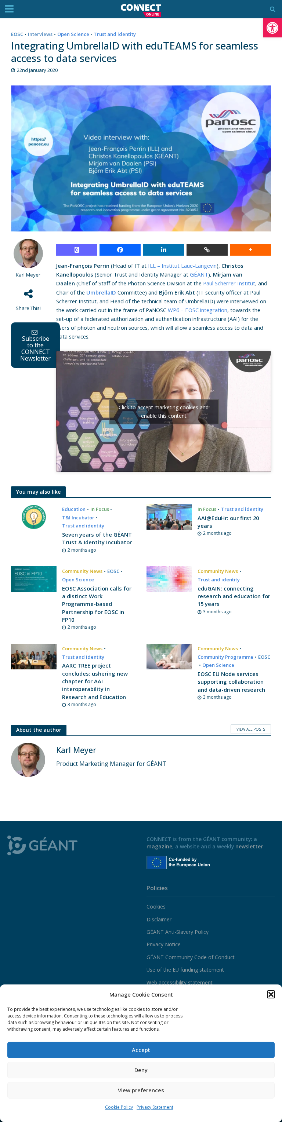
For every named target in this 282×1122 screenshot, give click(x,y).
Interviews (40, 34)
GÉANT (199, 274)
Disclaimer (159, 919)
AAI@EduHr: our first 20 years (228, 521)
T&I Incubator (78, 517)
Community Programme (225, 657)
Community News (82, 571)
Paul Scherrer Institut (229, 283)
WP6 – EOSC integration (197, 310)
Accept (141, 1049)
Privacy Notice (164, 944)
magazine (159, 846)
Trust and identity (115, 34)
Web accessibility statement (180, 982)
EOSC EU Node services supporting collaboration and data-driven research (231, 681)
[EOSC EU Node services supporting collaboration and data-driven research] (169, 656)
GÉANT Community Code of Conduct (191, 957)
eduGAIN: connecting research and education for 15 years (234, 596)
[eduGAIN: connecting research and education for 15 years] (169, 578)
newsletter (249, 846)
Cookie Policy (119, 1107)
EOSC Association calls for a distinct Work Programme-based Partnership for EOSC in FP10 (96, 604)
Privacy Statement (155, 1107)
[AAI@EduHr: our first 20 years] (169, 516)
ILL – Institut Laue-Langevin (182, 265)
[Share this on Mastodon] (76, 250)
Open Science (73, 34)
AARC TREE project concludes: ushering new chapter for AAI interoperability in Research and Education (95, 681)
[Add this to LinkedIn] (163, 250)
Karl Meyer (28, 275)
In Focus (99, 509)
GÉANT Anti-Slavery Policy (178, 931)
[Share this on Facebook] (120, 250)
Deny (141, 1070)
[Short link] (207, 250)
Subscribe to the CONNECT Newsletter (35, 348)
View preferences (141, 1090)
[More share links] (250, 250)
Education (74, 509)
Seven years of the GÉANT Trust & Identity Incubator (97, 538)
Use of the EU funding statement (185, 969)
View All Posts (250, 729)
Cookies (156, 906)
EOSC (17, 34)
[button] (272, 27)
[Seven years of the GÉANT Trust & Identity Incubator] (34, 516)
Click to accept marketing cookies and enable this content (164, 411)
